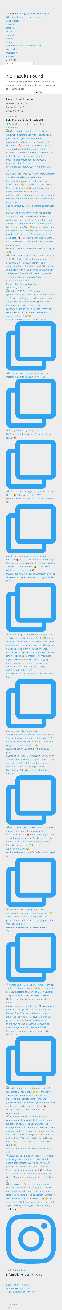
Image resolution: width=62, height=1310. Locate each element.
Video (9, 42)
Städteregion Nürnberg (18, 1284)
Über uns (10, 27)
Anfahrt (10, 35)
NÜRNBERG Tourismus (17, 1288)
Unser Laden (12, 31)
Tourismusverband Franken (20, 1291)
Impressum (12, 52)
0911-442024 (12, 116)
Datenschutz (12, 49)
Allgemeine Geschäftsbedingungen (24, 45)
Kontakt (10, 56)
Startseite (11, 24)
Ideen (9, 38)
